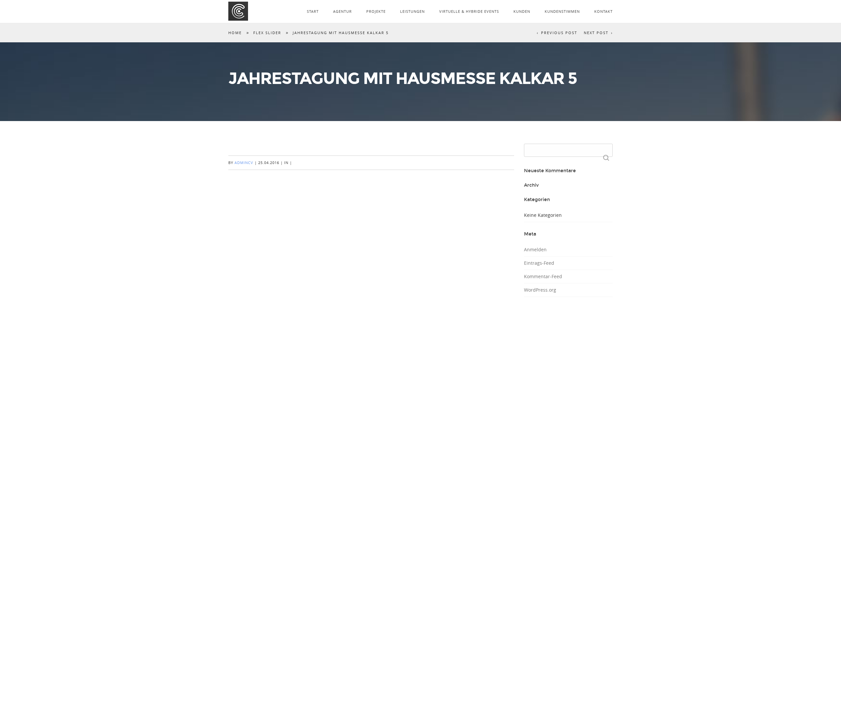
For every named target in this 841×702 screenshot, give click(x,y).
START (313, 11)
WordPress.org (540, 290)
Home (235, 32)
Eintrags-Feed (539, 263)
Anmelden (535, 249)
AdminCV (244, 162)
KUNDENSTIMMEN (562, 11)
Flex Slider (267, 32)
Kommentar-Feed (543, 276)
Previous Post (559, 32)
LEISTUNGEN (412, 11)
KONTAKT (603, 11)
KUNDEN (521, 11)
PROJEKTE (376, 11)
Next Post (596, 32)
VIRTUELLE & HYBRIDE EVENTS (469, 11)
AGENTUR (342, 11)
